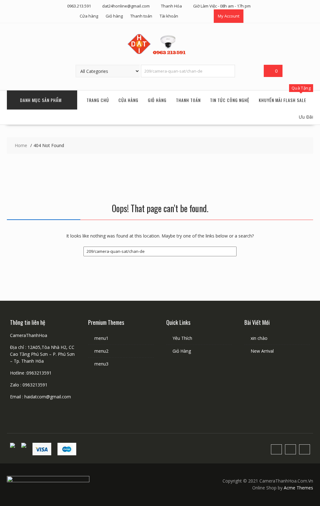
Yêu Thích (182, 338)
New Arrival (262, 351)
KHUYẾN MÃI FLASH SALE (282, 100)
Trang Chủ (98, 100)
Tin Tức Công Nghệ (229, 100)
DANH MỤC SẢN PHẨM (41, 100)
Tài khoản (169, 16)
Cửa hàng (89, 16)
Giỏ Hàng (157, 100)
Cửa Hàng (128, 100)
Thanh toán (141, 16)
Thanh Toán (188, 100)
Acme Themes (298, 488)
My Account (228, 16)
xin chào (259, 338)
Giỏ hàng (114, 16)
